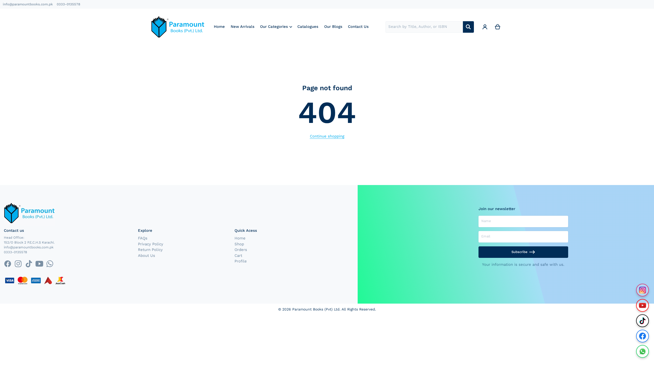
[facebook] (7, 263)
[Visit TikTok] (642, 320)
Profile (241, 261)
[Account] (485, 27)
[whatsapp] (49, 263)
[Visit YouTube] (642, 305)
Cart (238, 255)
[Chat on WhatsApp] (642, 351)
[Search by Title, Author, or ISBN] (468, 27)
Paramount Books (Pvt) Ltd (316, 309)
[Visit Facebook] (642, 336)
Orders (241, 249)
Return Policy (150, 249)
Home (240, 238)
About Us (146, 255)
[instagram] (18, 263)
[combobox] (424, 27)
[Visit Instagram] (642, 290)
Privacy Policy (150, 244)
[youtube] (39, 263)
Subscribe (519, 252)
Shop (239, 244)
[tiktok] (29, 263)
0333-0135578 (68, 4)
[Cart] (497, 27)
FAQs (142, 238)
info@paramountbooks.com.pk (28, 4)
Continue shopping (327, 136)
